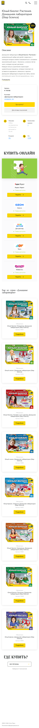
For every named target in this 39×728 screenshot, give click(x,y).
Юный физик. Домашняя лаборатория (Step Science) (19, 637)
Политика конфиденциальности (10, 725)
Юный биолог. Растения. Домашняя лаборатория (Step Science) (19, 593)
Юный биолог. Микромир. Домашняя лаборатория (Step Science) (19, 326)
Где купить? (19, 104)
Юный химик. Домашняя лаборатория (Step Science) (19, 460)
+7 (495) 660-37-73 (29, 3)
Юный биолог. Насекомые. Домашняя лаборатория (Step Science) (19, 548)
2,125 (29, 138)
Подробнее (19, 334)
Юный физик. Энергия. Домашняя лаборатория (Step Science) (19, 504)
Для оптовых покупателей (19, 110)
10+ (10, 138)
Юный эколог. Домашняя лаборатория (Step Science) (19, 371)
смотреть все (9, 99)
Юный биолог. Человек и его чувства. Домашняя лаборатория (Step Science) (19, 415)
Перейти (18, 195)
